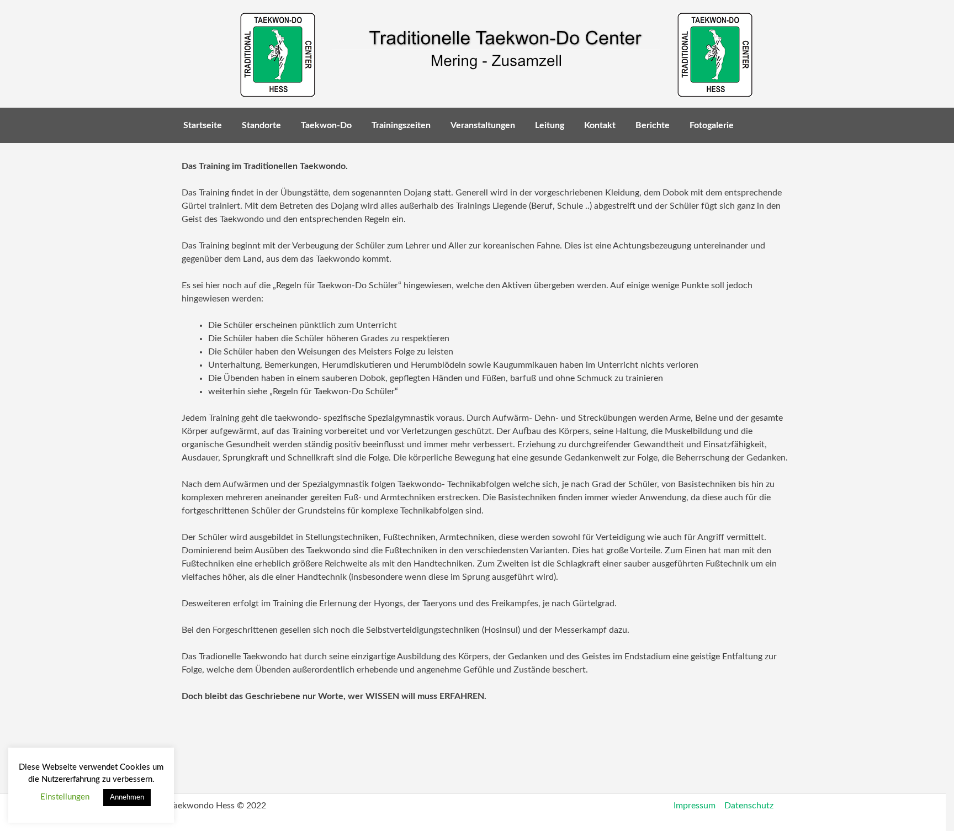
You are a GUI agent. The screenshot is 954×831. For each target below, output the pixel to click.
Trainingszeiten (401, 125)
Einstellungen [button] (64, 797)
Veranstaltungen (483, 125)
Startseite (202, 125)
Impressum (695, 805)
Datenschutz (748, 805)
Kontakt (600, 125)
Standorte (261, 125)
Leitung (549, 125)
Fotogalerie (712, 125)
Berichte (652, 125)
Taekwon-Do (326, 125)
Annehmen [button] (127, 797)
